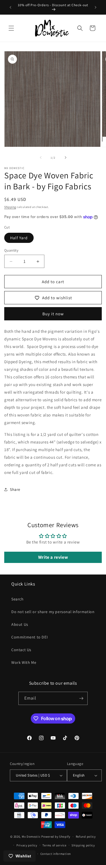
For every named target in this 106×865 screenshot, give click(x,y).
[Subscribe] (81, 698)
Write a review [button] (53, 557)
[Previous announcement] (10, 7)
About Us (19, 624)
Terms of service (54, 845)
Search (17, 599)
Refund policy (86, 837)
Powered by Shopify (55, 837)
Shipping (10, 207)
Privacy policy (26, 845)
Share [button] (15, 489)
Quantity (11, 250)
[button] (11, 28)
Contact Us (21, 649)
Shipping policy (83, 845)
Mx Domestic (31, 837)
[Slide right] (65, 157)
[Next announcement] (95, 7)
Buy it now (53, 313)
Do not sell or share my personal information (52, 611)
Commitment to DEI (29, 637)
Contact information (55, 854)
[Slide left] (40, 157)
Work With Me (23, 662)
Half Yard (19, 237)
